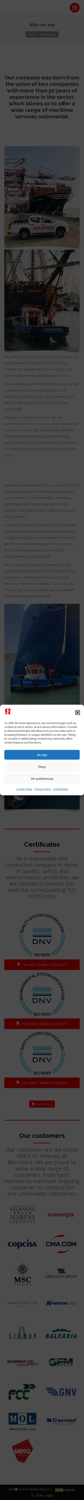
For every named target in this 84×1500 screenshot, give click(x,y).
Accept (42, 754)
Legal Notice (60, 789)
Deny (42, 766)
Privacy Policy (42, 789)
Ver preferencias (42, 778)
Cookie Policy (24, 789)
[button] (77, 712)
